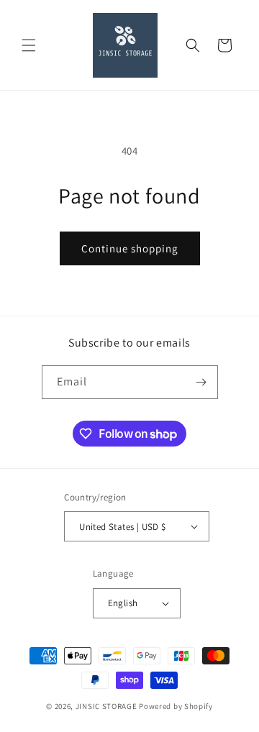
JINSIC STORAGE (106, 706)
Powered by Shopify (176, 706)
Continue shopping (129, 248)
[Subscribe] (201, 382)
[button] (29, 45)
